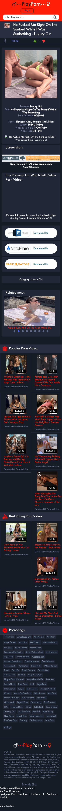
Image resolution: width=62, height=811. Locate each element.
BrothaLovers (51, 652)
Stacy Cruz (9, 716)
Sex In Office (24, 712)
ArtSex (35, 642)
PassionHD (41, 698)
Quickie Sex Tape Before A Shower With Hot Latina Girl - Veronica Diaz (17, 420)
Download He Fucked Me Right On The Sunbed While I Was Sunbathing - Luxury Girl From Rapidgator (44, 266)
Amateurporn (24, 637)
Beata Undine (21, 648)
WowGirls (49, 720)
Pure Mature (51, 707)
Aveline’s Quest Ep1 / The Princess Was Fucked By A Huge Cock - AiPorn (17, 380)
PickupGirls (9, 702)
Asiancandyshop (50, 642)
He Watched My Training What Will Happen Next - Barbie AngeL (48, 459)
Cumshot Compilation (13, 661)
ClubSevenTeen (22, 657)
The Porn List (37, 794)
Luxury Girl (37, 279)
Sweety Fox (22, 716)
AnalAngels (39, 637)
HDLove (21, 675)
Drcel (6, 670)
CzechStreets (10, 666)
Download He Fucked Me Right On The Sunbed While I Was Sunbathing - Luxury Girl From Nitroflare (44, 250)
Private (28, 707)
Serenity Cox (9, 712)
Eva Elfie (15, 670)
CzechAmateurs (32, 661)
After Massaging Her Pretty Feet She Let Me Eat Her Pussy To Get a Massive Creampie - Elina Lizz (48, 499)
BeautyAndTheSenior (13, 652)
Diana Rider (36, 666)
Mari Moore (32, 689)
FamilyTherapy (28, 670)
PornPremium (49, 702)
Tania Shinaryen (36, 716)
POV (6, 707)
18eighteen (9, 637)
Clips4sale (8, 657)
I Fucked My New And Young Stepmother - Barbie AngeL (48, 616)
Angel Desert (10, 642)
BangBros (8, 648)
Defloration (23, 666)
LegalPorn (41, 684)
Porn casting (36, 702)
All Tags (7, 727)
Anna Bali (22, 642)
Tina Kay (23, 720)
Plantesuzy (52, 794)
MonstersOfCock (11, 698)
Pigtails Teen (22, 702)
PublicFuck (38, 707)
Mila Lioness (39, 693)
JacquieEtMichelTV (35, 679)
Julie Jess (50, 679)
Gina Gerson (9, 675)
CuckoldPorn (38, 657)
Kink (32, 684)
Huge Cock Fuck (35, 675)
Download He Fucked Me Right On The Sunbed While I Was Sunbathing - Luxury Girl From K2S (44, 235)
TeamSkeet (51, 716)
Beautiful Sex (35, 648)
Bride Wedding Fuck (34, 652)
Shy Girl (36, 712)
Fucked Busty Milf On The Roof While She (29, 328)
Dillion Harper (50, 666)
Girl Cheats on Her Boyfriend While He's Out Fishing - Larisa (16, 548)
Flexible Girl (43, 670)
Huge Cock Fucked (14, 679)
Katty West (23, 684)
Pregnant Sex (17, 707)
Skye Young (48, 712)
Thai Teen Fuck (10, 720)
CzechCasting (48, 661)
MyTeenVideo (28, 698)
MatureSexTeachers (22, 693)
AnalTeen (51, 637)
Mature (7, 693)
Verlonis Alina (36, 720)
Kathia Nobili (9, 684)
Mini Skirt (52, 693)
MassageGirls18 (47, 689)
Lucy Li (21, 689)
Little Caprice (9, 689)
